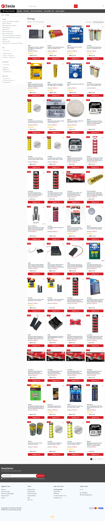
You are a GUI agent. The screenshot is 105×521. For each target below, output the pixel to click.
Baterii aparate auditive (9, 25)
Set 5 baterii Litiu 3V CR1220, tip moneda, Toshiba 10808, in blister (35, 158)
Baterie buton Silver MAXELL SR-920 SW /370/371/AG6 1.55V (56, 121)
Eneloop (89, 298)
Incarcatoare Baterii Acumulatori (11, 35)
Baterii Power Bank (7, 33)
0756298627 (84, 493)
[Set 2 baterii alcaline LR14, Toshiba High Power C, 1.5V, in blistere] (55, 286)
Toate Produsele (10, 11)
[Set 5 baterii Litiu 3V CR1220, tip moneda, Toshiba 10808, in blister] (36, 145)
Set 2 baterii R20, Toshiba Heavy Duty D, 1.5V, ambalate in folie (94, 48)
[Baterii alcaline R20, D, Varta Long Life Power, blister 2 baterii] (75, 393)
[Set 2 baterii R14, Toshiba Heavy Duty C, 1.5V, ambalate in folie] (95, 71)
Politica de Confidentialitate (39, 478)
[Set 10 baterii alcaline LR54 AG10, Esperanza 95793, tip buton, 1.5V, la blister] (95, 393)
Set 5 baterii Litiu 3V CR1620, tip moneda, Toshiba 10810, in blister (55, 158)
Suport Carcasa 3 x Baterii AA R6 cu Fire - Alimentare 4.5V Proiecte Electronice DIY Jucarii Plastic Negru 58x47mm (56, 265)
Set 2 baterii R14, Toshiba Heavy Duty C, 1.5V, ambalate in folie (94, 85)
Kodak (49, 45)
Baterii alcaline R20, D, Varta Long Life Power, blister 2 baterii (75, 406)
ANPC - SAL (30, 499)
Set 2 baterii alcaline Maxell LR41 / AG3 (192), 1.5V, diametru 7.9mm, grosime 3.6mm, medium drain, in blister (75, 337)
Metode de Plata (31, 489)
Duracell (50, 404)
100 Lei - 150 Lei (8, 57)
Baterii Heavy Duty (7, 31)
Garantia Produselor (32, 493)
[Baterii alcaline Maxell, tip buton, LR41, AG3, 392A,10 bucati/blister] (95, 214)
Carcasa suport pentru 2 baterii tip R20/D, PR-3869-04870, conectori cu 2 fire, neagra (55, 337)
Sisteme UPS (6, 41)
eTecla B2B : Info (49, 11)
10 (99, 459)
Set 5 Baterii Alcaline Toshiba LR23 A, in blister (55, 228)
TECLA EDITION (91, 191)
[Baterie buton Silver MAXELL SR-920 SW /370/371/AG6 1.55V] (55, 108)
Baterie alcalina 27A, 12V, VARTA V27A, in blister (74, 48)
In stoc (6, 78)
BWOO (6, 69)
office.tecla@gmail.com (87, 495)
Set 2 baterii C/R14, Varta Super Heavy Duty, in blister (35, 443)
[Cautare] (76, 6)
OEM (29, 45)
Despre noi (3, 489)
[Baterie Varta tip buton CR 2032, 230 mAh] (75, 71)
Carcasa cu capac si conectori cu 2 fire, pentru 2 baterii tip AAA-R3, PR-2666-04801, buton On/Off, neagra (36, 337)
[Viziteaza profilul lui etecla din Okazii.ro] (52, 517)
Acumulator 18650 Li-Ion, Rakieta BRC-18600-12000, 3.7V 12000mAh (55, 85)
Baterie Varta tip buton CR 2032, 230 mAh (75, 85)
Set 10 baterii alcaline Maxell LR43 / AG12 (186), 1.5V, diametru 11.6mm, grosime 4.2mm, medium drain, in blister (95, 159)
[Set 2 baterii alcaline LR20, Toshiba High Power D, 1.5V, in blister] (36, 286)
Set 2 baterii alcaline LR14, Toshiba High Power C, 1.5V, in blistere (55, 300)
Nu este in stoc (8, 80)
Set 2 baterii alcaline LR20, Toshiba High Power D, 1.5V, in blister (36, 300)
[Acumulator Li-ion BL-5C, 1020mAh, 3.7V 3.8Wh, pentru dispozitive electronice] (36, 34)
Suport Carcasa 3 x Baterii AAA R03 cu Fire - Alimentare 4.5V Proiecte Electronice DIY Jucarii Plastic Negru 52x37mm (36, 265)
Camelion (6, 71)
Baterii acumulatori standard (10, 21)
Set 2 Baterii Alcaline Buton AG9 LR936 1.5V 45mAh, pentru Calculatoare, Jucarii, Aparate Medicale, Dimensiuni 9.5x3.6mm (94, 372)
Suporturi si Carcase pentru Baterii (12, 43)
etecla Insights (59, 11)
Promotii (26, 11)
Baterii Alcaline (6, 23)
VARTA (69, 45)
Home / (3, 15)
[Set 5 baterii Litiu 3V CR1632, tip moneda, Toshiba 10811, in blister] (36, 108)
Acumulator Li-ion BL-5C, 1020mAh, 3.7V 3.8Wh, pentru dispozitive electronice (36, 48)
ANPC (28, 497)
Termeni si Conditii (5, 491)
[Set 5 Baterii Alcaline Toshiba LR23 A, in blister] (55, 214)
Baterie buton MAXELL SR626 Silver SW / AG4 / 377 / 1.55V (75, 121)
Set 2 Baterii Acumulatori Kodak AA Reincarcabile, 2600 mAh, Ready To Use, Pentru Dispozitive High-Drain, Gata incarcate (36, 407)
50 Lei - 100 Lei (8, 55)
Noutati (19, 11)
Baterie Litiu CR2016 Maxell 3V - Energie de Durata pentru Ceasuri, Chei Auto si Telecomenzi (75, 228)
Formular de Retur (31, 495)
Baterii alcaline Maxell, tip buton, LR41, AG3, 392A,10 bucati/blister (94, 228)
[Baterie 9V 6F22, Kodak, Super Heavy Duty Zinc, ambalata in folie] (55, 34)
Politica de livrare (5, 495)
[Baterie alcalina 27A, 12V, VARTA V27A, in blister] (75, 34)
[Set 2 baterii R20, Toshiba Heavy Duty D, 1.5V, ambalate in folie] (95, 34)
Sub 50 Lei (7, 53)
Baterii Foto (5, 29)
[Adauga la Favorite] (43, 27)
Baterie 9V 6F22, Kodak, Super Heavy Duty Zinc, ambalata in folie (56, 48)
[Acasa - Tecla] (9, 6)
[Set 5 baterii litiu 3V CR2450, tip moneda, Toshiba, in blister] (75, 430)
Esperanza (90, 404)
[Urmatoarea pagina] (102, 459)
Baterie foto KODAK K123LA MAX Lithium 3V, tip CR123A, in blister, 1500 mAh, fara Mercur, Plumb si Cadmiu (35, 85)
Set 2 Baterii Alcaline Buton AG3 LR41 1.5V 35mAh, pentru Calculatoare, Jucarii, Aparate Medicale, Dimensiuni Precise (55, 372)
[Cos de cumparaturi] (103, 6)
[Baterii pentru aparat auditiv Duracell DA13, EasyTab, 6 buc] (55, 393)
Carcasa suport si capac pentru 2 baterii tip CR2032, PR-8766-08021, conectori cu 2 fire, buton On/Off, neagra (75, 265)
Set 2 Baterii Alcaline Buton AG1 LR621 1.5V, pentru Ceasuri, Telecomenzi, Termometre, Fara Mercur (35, 372)
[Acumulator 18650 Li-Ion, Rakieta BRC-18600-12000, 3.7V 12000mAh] (55, 71)
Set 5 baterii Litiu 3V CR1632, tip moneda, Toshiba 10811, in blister (35, 121)
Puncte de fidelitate (36, 11)
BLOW (5, 67)
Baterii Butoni (6, 27)
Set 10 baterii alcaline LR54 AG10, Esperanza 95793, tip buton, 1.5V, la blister (95, 407)
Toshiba (89, 45)
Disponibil (7, 82)
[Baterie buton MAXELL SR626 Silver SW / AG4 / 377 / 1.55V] (75, 108)
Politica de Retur (31, 491)
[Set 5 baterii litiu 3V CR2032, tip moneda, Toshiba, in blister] (55, 430)
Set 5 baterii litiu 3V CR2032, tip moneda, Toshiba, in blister (55, 443)
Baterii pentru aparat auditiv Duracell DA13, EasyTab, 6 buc (54, 406)
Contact (3, 497)
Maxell (49, 119)
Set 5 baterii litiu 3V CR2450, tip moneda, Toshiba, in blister (74, 443)
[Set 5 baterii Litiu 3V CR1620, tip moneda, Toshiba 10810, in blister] (55, 145)
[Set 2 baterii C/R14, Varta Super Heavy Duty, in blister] (36, 430)
